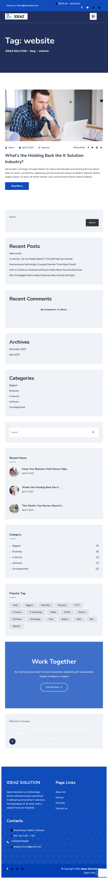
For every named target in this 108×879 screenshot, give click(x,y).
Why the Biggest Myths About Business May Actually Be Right (42, 275)
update (64, 619)
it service (14, 396)
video (78, 619)
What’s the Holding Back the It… (41, 487)
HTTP (76, 605)
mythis (67, 612)
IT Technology (36, 612)
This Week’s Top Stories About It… (42, 505)
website (16, 626)
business (62, 605)
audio (15, 605)
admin (11, 147)
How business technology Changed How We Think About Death (42, 264)
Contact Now (52, 687)
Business (46, 147)
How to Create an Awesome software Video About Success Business (45, 270)
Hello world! (15, 253)
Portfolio (60, 803)
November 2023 (17, 349)
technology (35, 619)
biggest (29, 605)
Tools (51, 619)
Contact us (62, 808)
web (91, 619)
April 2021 (14, 354)
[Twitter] (87, 7)
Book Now (45, 605)
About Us (60, 792)
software (14, 401)
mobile (53, 612)
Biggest (13, 385)
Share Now (79, 147)
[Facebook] (82, 7)
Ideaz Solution (89, 869)
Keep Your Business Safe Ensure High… (45, 469)
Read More (16, 186)
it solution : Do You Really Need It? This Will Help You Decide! (41, 259)
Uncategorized (17, 407)
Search (12, 217)
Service (81, 612)
